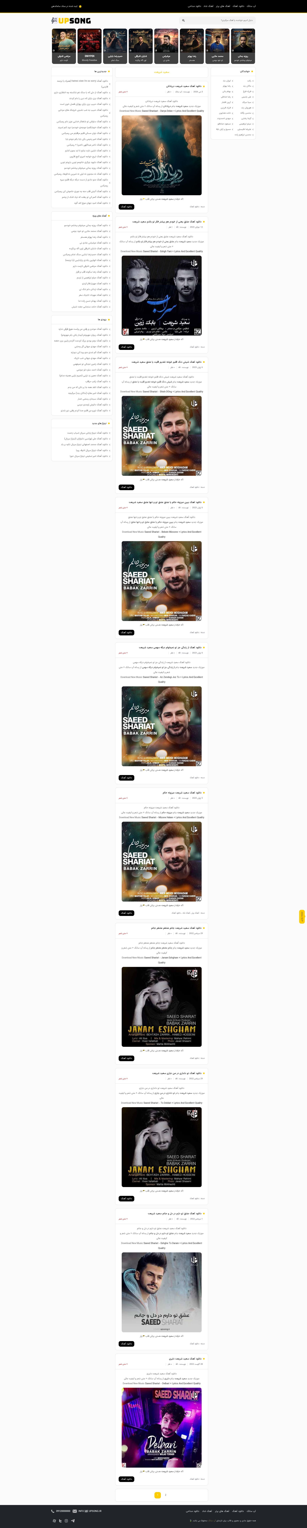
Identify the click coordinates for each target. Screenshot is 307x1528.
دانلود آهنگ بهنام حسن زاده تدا (93, 301)
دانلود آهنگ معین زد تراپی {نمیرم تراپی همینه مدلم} (83, 375)
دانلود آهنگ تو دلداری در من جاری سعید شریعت (176, 1073)
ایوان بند (227, 80)
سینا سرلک (246, 102)
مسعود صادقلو (224, 124)
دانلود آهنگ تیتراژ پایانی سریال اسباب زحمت (87, 433)
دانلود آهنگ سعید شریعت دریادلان (183, 86)
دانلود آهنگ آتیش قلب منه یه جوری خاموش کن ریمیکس (81, 191)
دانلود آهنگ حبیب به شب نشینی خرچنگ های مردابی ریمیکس (83, 113)
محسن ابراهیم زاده (243, 134)
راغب (249, 80)
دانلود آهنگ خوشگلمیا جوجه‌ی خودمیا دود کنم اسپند (83, 127)
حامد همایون (225, 113)
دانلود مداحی (194, 6)
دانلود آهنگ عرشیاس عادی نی (94, 243)
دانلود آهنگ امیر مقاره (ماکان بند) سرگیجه (88, 393)
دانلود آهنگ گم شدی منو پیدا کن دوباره (89, 352)
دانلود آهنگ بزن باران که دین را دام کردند (88, 98)
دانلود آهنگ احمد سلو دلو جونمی (92, 370)
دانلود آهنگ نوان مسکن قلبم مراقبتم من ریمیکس (85, 133)
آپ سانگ (251, 6)
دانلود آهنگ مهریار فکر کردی (95, 283)
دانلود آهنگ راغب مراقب (96, 381)
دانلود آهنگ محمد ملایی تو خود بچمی (89, 231)
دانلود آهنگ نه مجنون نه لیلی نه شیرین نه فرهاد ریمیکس (81, 174)
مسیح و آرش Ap (223, 129)
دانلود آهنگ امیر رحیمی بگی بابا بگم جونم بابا (87, 139)
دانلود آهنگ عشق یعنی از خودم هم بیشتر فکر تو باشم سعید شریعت (166, 222)
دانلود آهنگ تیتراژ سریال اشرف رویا (92, 450)
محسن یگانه (245, 113)
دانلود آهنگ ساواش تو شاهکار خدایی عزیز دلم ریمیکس (82, 121)
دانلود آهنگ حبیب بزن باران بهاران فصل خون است (84, 104)
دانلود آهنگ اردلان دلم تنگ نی (93, 289)
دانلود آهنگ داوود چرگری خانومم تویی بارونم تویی (84, 162)
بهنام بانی (226, 91)
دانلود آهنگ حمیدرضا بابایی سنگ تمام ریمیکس (85, 254)
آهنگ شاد (208, 6)
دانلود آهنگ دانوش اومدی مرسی (92, 404)
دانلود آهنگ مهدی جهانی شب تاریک (91, 358)
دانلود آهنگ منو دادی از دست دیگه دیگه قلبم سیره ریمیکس (84, 182)
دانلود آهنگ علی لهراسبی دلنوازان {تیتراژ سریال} (86, 438)
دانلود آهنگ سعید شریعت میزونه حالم (182, 793)
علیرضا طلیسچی (244, 129)
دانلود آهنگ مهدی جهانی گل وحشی (91, 346)
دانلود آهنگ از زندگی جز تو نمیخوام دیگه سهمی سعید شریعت (170, 647)
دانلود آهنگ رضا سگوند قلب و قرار (92, 272)
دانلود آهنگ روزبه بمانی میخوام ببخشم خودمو (86, 168)
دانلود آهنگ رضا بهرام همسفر (94, 237)
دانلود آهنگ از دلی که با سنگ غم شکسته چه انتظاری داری (81, 92)
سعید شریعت (161, 72)
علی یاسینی (246, 97)
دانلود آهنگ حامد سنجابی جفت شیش (90, 307)
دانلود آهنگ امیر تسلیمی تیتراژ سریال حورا (89, 456)
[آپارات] (54, 1520)
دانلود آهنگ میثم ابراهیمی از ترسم (92, 277)
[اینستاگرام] (66, 1520)
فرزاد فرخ (247, 91)
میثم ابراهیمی (245, 124)
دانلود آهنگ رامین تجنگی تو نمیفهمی (90, 364)
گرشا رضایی (246, 118)
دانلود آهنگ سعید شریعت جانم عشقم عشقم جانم (176, 928)
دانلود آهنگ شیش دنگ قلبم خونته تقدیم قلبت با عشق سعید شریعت (166, 362)
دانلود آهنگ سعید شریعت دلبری (185, 1359)
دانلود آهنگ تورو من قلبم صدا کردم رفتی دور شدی (84, 410)
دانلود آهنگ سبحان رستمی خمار (93, 399)
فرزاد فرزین (226, 107)
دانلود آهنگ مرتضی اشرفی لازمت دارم (90, 266)
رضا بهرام (227, 86)
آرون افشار (226, 102)
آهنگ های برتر (223, 6)
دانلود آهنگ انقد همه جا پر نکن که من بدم (88, 387)
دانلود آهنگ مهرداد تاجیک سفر (93, 295)
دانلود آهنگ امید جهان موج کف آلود (91, 203)
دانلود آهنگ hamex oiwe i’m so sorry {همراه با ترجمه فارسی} (82, 84)
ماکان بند (247, 86)
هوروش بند (246, 107)
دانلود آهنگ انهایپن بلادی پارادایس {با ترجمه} (86, 260)
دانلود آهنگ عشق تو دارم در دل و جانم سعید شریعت (174, 1213)
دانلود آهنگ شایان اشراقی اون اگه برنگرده (88, 248)
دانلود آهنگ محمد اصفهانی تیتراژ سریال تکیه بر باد (84, 444)
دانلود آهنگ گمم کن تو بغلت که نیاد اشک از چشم (85, 197)
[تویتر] (60, 1520)
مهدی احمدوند (224, 118)
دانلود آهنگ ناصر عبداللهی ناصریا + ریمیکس (87, 145)
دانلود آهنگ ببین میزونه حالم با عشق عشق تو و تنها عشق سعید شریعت (165, 502)
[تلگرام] (73, 1520)
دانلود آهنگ (238, 6)
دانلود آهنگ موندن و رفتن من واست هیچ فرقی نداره (83, 329)
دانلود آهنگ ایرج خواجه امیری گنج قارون (89, 156)
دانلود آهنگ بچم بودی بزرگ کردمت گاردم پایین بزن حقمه (81, 341)
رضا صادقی (226, 97)
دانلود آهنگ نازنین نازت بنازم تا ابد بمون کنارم (86, 150)
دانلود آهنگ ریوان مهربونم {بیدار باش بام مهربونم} (84, 335)
